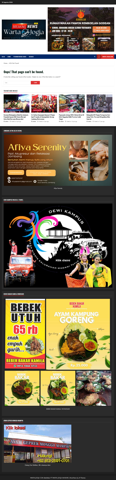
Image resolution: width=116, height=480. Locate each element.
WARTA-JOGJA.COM (107, 57)
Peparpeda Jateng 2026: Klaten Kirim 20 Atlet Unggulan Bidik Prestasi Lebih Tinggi (71, 117)
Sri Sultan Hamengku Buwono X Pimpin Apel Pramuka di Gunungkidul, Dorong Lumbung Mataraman (43, 117)
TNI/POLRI (92, 110)
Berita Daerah (37, 110)
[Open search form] (94, 56)
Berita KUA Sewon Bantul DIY (14, 110)
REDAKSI (31, 57)
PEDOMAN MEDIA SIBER (19, 57)
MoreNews (73, 478)
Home (9, 57)
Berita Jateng (65, 110)
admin (6, 121)
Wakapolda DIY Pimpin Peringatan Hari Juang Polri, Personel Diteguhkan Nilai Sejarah (98, 117)
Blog (3, 57)
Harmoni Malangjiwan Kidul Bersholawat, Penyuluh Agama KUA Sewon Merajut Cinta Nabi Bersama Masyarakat (16, 117)
